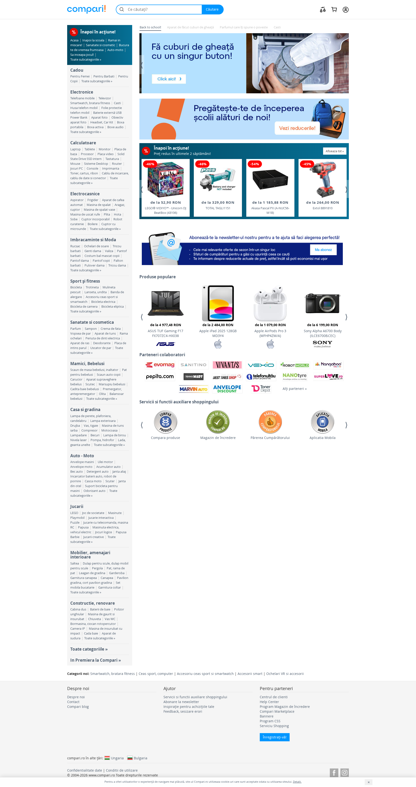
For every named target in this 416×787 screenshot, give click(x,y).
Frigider (92, 200)
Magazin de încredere (218, 437)
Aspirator (77, 200)
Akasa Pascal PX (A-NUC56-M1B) (270, 207)
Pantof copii (101, 261)
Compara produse (165, 437)
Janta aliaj (119, 472)
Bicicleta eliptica (112, 307)
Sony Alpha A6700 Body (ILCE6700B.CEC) (323, 330)
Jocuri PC (76, 168)
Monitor (104, 149)
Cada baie (91, 633)
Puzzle (74, 522)
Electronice (81, 92)
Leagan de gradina (92, 573)
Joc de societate (93, 513)
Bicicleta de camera (84, 307)
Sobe (74, 219)
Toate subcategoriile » (85, 59)
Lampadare (78, 435)
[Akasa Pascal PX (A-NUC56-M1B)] (270, 180)
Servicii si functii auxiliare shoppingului (195, 697)
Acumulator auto (108, 467)
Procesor (87, 154)
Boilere (93, 224)
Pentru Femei (80, 76)
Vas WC (110, 619)
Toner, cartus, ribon (84, 173)
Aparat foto (99, 117)
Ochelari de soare (96, 246)
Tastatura (112, 159)
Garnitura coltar (109, 587)
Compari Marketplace (277, 711)
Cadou (76, 70)
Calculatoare (83, 143)
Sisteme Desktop (96, 164)
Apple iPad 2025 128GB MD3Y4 (218, 330)
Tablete (89, 149)
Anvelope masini (82, 462)
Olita (102, 394)
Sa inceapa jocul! (82, 55)
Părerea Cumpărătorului (270, 437)
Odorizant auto (94, 491)
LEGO (74, 513)
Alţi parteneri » (295, 388)
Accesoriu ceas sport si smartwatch (205, 673)
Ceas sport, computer (156, 673)
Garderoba (116, 573)
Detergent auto (98, 472)
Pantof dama (79, 261)
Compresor (89, 430)
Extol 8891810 (322, 205)
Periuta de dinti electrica (102, 338)
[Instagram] (344, 772)
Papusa (83, 527)
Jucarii (76, 506)
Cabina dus (78, 609)
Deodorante (101, 343)
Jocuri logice (103, 532)
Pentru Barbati (103, 76)
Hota (117, 214)
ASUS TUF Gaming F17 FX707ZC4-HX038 (165, 330)
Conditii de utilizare (122, 770)
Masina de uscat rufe (85, 214)
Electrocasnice (85, 194)
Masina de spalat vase (99, 210)
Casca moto (93, 481)
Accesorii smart (250, 673)
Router (117, 164)
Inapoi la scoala (93, 40)
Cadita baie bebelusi (84, 389)
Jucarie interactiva (101, 518)
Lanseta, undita (95, 292)
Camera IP (77, 629)
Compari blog (78, 706)
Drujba (75, 426)
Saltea (74, 563)
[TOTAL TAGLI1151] (218, 179)
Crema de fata (111, 329)
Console (92, 168)
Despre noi (76, 697)
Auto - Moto (82, 455)
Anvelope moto (81, 467)
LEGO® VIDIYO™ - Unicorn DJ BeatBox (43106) (165, 207)
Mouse (75, 164)
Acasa (74, 40)
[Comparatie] (322, 9)
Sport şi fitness (85, 281)
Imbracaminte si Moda (93, 239)
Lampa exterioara (103, 421)
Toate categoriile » (89, 649)
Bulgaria (140, 758)
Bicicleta (76, 287)
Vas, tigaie (91, 426)
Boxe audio (115, 127)
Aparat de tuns (105, 333)
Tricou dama (117, 265)
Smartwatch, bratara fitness (90, 103)
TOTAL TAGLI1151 (218, 205)
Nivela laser (78, 440)
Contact (73, 701)
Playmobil (77, 518)
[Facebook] (334, 772)
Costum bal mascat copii (101, 256)
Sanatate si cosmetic (100, 45)
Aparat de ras (79, 343)
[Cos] (334, 9)
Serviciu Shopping (274, 726)
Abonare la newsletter (181, 701)
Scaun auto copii (108, 375)
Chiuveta (94, 619)
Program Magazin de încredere (285, 706)
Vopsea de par (80, 333)
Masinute (115, 513)
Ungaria (117, 758)
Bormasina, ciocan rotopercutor (93, 624)
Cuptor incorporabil (95, 219)
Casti (117, 103)
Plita (107, 214)
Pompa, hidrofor (102, 440)
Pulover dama (94, 265)
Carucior (76, 379)
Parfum (75, 329)
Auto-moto (115, 50)
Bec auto (76, 472)
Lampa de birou (114, 435)
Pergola (97, 568)
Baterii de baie (100, 609)
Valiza (109, 251)
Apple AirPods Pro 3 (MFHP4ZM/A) (270, 330)
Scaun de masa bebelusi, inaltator (94, 370)
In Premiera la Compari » (95, 660)
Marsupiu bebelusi (112, 384)
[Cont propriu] (345, 9)
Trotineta (92, 287)
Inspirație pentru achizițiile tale (188, 706)
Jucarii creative (93, 537)
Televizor (104, 98)
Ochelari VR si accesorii (285, 673)
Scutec (90, 384)
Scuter (110, 481)
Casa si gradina (85, 409)
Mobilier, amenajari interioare (90, 555)
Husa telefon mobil (84, 108)
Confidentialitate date (84, 770)
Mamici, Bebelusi (87, 363)
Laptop (75, 149)
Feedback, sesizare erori (182, 711)
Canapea (107, 578)
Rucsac (75, 246)
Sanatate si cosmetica (92, 322)
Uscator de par (100, 348)
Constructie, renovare (92, 603)
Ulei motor (105, 462)
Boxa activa (95, 127)
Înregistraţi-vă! (274, 737)
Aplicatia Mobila (323, 437)
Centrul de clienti (274, 697)
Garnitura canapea (83, 578)
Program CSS (270, 721)
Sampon (91, 329)
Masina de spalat (99, 205)
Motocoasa (109, 430)
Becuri (95, 435)
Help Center (269, 701)
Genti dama (92, 251)
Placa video (106, 154)
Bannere (266, 716)
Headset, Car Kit (101, 122)
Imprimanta (110, 168)
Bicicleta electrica (103, 302)
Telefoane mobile (82, 98)
